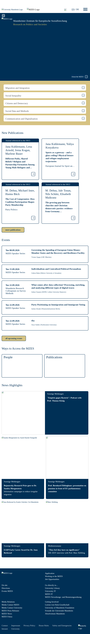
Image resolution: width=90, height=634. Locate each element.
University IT (50, 591)
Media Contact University (12, 608)
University (15, 629)
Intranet (5, 629)
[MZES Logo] (33, 9)
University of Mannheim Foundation (59, 608)
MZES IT (49, 594)
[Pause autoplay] (3, 15)
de (77, 9)
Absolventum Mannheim (55, 614)
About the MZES (77, 77)
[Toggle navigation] (85, 9)
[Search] (65, 10)
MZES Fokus (7, 617)
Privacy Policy (29, 625)
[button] (45, 87)
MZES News (7, 614)
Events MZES (7, 591)
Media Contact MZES (10, 605)
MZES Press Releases (10, 611)
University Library (52, 588)
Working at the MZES (54, 576)
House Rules (44, 625)
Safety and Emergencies (62, 625)
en (73, 9)
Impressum (15, 625)
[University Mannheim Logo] (12, 9)
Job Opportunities (52, 579)
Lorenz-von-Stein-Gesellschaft (57, 605)
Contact (5, 625)
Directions (6, 588)
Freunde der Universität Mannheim (59, 611)
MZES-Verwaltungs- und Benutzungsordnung (63, 597)
